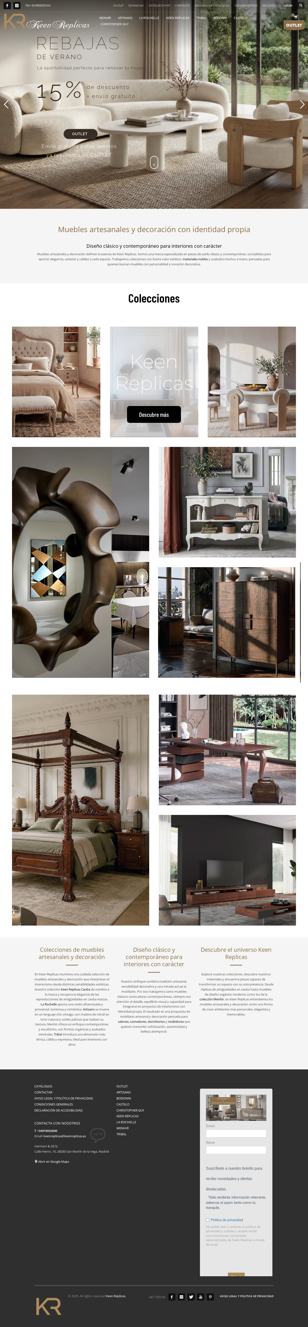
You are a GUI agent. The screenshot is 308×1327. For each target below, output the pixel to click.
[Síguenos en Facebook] (7, 5)
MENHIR (122, 1128)
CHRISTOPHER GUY (130, 1110)
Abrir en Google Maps (53, 1161)
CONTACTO (182, 5)
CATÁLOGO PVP (159, 5)
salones (123, 1021)
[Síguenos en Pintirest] (210, 1297)
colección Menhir (211, 999)
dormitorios (156, 1021)
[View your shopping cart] (296, 17)
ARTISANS (123, 1092)
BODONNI (123, 1098)
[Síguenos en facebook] (171, 1297)
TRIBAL (121, 1134)
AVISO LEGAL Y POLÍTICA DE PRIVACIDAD (63, 1098)
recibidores (176, 1021)
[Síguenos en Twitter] (191, 1297)
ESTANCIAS (136, 5)
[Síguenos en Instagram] (16, 5)
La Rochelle (49, 1004)
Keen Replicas (115, 1296)
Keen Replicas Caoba (75, 989)
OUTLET (118, 5)
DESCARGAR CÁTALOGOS (212, 5)
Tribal (58, 1034)
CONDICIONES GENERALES (53, 1104)
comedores (138, 1021)
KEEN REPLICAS (127, 1116)
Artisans (89, 1009)
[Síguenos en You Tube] (200, 1297)
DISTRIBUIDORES (246, 5)
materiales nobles (195, 259)
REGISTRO (269, 5)
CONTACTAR (43, 1092)
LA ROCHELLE (126, 1122)
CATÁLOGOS (43, 1086)
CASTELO (122, 1104)
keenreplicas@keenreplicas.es (65, 1136)
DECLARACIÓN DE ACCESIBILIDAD (58, 1110)
